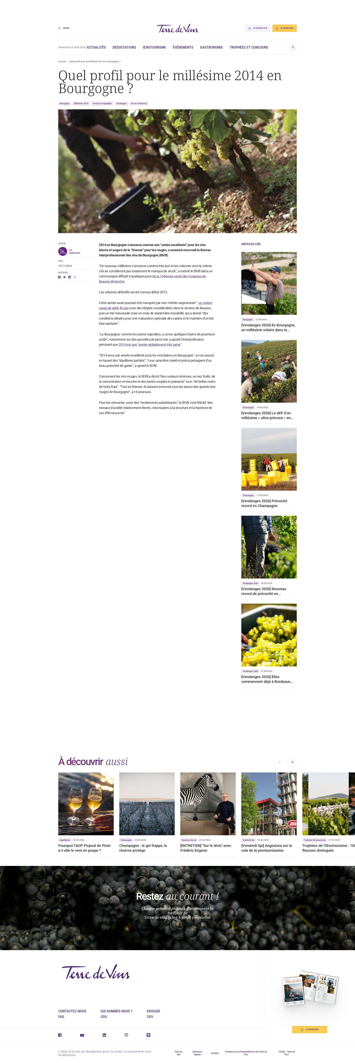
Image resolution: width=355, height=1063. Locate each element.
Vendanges (121, 103)
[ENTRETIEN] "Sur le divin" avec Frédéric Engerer (205, 848)
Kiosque (153, 1011)
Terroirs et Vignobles (102, 103)
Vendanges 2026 (250, 583)
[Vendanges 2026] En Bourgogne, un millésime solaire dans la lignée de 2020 (268, 327)
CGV (150, 1016)
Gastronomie (211, 47)
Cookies (215, 1053)
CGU (104, 1016)
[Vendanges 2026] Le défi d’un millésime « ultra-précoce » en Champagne (266, 415)
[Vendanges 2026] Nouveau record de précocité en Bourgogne (263, 591)
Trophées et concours (248, 47)
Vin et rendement (139, 103)
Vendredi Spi (248, 840)
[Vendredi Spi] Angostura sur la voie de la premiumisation (266, 848)
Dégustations (124, 47)
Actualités (96, 47)
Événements (183, 47)
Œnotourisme (154, 47)
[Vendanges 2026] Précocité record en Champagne (264, 503)
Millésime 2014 (81, 103)
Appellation (65, 840)
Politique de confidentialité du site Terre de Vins (246, 1053)
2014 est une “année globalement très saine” (150, 345)
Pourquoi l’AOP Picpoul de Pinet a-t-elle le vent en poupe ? (84, 848)
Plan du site (178, 1053)
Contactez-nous (72, 1011)
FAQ (61, 1016)
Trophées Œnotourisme (315, 840)
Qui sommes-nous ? (117, 1011)
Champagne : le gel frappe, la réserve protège (143, 848)
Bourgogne (65, 103)
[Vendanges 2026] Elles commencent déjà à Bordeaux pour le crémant (265, 679)
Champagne (248, 407)
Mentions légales (197, 1053)
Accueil (62, 61)
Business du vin (189, 840)
